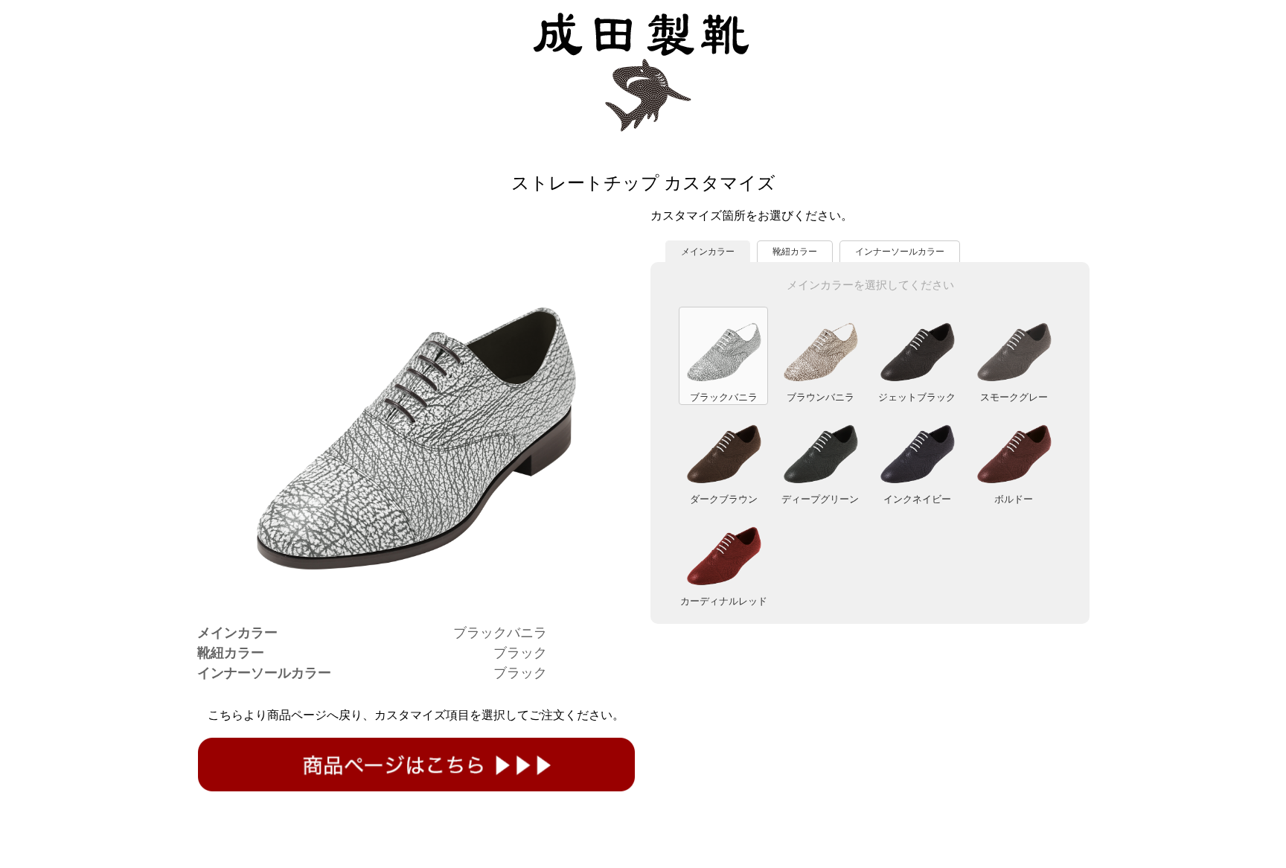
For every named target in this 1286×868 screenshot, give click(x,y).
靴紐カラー (794, 251)
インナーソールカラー (899, 251)
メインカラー (708, 251)
